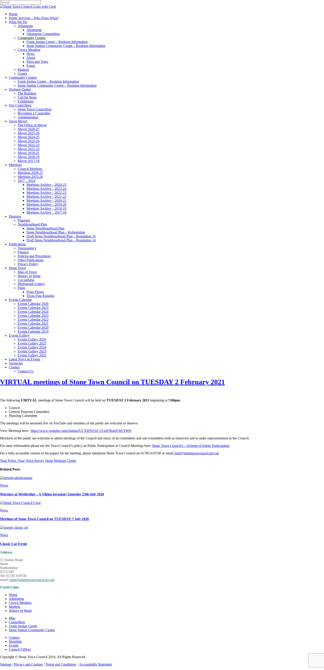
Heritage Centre (20, 89)
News (30, 54)
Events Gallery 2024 (32, 347)
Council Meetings (30, 169)
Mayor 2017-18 (28, 161)
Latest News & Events (24, 359)
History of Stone (29, 276)
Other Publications (30, 260)
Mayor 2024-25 (28, 137)
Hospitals (15, 641)
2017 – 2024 (26, 181)
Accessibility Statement (95, 664)
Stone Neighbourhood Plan (45, 228)
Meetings (15, 165)
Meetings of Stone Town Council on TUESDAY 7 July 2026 (44, 519)
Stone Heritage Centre (60, 461)
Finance (23, 252)
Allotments (25, 26)
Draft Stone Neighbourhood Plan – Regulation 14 (61, 240)
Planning (15, 216)
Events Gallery (19, 335)
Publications (17, 244)
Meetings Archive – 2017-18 (46, 212)
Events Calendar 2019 (33, 331)
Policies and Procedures (34, 256)
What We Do (18, 22)
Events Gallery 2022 (32, 355)
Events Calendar (20, 300)
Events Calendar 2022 (33, 319)
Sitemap (5, 664)
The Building (27, 93)
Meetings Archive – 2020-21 (46, 200)
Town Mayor (18, 121)
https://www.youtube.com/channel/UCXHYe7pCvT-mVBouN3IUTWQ (81, 431)
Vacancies (16, 363)
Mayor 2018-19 (28, 157)
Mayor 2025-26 (28, 133)
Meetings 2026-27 (30, 173)
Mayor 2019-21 (28, 153)
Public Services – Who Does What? (34, 18)
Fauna (30, 65)
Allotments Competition (43, 34)
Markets (23, 69)
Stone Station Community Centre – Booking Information (65, 46)
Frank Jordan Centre (23, 626)
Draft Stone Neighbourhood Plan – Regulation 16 (61, 236)
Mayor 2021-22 (28, 149)
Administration (28, 117)
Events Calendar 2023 (33, 315)
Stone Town (17, 268)
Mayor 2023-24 (28, 141)
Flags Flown (35, 292)
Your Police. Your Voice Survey (22, 461)
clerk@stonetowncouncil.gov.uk (196, 453)
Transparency (27, 248)
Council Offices (20, 649)
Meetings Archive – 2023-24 (46, 188)
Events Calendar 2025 (33, 308)
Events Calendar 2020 (33, 327)
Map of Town (27, 272)
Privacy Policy (28, 264)
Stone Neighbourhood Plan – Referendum (55, 232)
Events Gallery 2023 (32, 351)
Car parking (26, 280)
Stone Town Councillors (35, 109)
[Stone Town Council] (28, 6)
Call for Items (27, 97)
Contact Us (25, 371)
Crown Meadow (29, 50)
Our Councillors (20, 105)
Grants (22, 73)
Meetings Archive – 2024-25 (46, 185)
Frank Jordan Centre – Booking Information (57, 42)
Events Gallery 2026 (32, 339)
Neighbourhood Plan (32, 224)
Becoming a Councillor (34, 113)
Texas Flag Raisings (40, 296)
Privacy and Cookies (28, 664)
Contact (14, 367)
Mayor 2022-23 (28, 145)
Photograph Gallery (31, 284)
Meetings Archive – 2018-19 (46, 208)
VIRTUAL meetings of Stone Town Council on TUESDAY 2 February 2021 (112, 382)
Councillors (17, 622)
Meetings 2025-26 (30, 177)
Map (12, 618)
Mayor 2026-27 (28, 129)
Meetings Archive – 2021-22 (46, 196)
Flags (21, 288)
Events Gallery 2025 (32, 343)
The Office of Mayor (32, 125)
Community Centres (23, 77)
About (30, 58)
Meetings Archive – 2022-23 (46, 192)
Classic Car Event (13, 544)
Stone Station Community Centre (32, 630)
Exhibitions (26, 101)
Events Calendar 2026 (33, 304)
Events (13, 645)
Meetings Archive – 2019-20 (46, 204)
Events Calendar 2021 (33, 323)
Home (13, 14)
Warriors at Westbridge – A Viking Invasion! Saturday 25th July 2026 (52, 494)
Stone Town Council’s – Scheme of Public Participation (190, 446)
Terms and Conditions (60, 664)
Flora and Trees (37, 61)
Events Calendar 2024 (33, 312)
